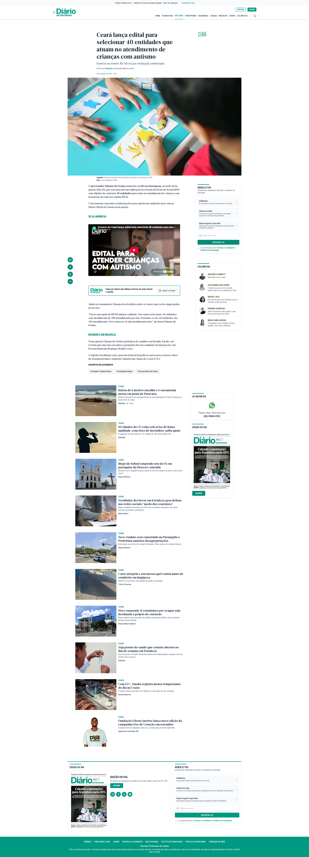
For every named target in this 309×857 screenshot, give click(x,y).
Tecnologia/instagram (124, 371)
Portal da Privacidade (196, 842)
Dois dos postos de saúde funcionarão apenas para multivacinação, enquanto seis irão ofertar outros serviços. (150, 655)
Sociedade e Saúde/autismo (100, 371)
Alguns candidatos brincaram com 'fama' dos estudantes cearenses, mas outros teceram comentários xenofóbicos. (148, 508)
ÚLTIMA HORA (167, 16)
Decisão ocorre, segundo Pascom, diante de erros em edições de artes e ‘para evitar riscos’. (150, 472)
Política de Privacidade (209, 250)
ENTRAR (240, 9)
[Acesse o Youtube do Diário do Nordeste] (130, 794)
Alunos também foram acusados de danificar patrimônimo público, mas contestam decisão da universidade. (148, 618)
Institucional (151, 842)
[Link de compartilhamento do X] (70, 274)
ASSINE (252, 9)
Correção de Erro (217, 842)
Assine (116, 842)
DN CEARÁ (179, 15)
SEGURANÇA (203, 16)
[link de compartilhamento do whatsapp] (70, 259)
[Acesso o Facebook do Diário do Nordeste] (118, 794)
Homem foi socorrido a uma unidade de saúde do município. (140, 581)
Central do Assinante (132, 842)
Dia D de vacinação (171, 3)
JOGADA (213, 16)
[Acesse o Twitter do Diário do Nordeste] (124, 794)
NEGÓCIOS (223, 16)
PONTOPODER (190, 16)
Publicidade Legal (188, 3)
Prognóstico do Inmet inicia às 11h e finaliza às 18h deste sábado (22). (145, 434)
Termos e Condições (225, 248)
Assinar (198, 493)
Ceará (202, 34)
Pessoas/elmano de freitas (148, 371)
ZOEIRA (232, 16)
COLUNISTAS (242, 16)
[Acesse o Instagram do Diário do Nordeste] (112, 794)
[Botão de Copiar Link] (70, 281)
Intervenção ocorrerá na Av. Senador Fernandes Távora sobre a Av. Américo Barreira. (150, 544)
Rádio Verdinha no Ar (124, 3)
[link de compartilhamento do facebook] (70, 267)
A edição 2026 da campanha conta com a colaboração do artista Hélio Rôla (146, 728)
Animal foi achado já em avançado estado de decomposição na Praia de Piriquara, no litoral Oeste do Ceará (150, 398)
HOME (157, 16)
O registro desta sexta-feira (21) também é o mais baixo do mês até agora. (146, 691)
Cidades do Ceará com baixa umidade (147, 3)
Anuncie (87, 842)
